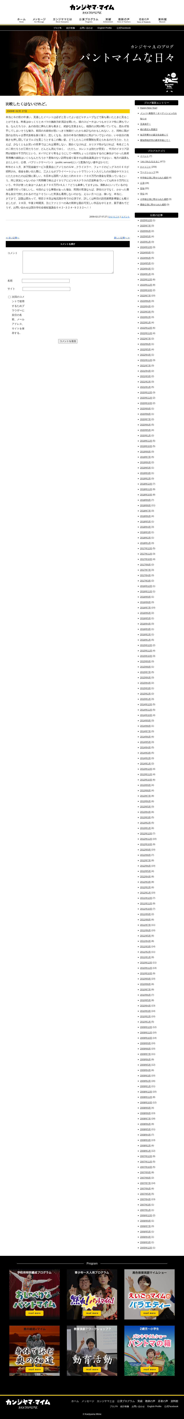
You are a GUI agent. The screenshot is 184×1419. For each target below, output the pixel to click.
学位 (142, 194)
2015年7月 (145, 672)
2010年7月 (145, 989)
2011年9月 (145, 914)
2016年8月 (145, 602)
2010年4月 (145, 1005)
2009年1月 (145, 1086)
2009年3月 (145, 1075)
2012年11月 (146, 839)
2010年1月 (145, 1022)
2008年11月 (146, 1097)
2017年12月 (146, 548)
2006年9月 (145, 1221)
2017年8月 (145, 564)
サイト (11, 288)
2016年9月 (145, 597)
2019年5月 (145, 468)
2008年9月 (145, 1108)
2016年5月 (145, 618)
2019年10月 (146, 446)
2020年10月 (146, 403)
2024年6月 (145, 258)
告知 (142, 188)
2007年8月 (145, 1178)
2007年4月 (145, 1199)
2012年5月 (145, 871)
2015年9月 (145, 661)
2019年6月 (145, 462)
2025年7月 (145, 225)
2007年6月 (145, 1188)
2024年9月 (145, 252)
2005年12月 (146, 1248)
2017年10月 (146, 559)
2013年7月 (145, 796)
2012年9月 (145, 849)
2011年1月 (145, 957)
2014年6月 (145, 736)
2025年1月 (145, 242)
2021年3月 (145, 376)
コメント (125, 217)
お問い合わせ (86, 28)
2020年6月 (145, 425)
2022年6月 (145, 344)
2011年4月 (145, 941)
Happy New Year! (148, 108)
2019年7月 (145, 457)
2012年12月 (146, 833)
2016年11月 (146, 591)
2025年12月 (146, 220)
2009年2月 (145, 1081)
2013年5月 (145, 806)
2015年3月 (145, 688)
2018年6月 (145, 516)
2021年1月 (145, 387)
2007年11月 (146, 1161)
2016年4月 (145, 624)
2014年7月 (145, 731)
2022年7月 (145, 338)
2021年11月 (146, 360)
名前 (10, 280)
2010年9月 (145, 979)
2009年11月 (146, 1032)
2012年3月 (145, 882)
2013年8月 (145, 790)
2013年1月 (145, 828)
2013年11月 (146, 774)
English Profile (105, 28)
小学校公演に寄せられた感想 (154, 199)
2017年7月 (145, 570)
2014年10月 (146, 715)
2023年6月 (145, 301)
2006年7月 (145, 1226)
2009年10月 (146, 1038)
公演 (142, 183)
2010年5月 (145, 1000)
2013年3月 (145, 817)
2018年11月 (146, 489)
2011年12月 (146, 898)
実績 (139, 1401)
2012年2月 (145, 887)
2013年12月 (146, 769)
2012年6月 (145, 866)
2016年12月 (146, 586)
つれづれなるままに (150, 161)
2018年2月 (145, 537)
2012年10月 (146, 844)
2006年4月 (145, 1237)
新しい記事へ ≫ (122, 237)
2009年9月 (145, 1043)
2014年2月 (145, 758)
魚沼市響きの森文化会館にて (154, 135)
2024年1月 (145, 274)
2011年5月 (145, 936)
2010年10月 (146, 973)
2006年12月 (146, 1215)
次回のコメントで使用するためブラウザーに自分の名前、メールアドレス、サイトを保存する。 (18, 314)
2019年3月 (145, 473)
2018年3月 (145, 532)
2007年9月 (145, 1172)
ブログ (57, 28)
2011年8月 (145, 919)
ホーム (75, 1401)
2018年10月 (146, 494)
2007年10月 (146, 1167)
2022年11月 (146, 333)
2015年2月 (145, 693)
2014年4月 (145, 747)
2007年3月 (145, 1204)
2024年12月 (146, 247)
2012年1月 (145, 892)
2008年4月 (145, 1135)
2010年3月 (145, 1011)
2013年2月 (145, 823)
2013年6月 (145, 801)
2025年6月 (145, 231)
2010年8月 (145, 984)
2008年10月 (146, 1102)
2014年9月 (145, 720)
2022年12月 (146, 328)
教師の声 (150, 1401)
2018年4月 (145, 527)
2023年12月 (146, 279)
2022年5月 (145, 349)
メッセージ (88, 1401)
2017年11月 (146, 554)
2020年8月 (145, 414)
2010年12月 (146, 962)
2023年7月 (145, 295)
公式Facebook (124, 28)
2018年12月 (146, 484)
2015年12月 (146, 645)
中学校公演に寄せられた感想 (154, 177)
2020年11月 (146, 398)
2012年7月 (145, 860)
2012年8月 (145, 855)
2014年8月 (145, 726)
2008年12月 (146, 1092)
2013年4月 (145, 812)
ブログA (114, 1406)
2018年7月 (145, 511)
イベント (144, 156)
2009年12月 (146, 1027)
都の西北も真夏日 (148, 129)
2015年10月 (146, 656)
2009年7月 (145, 1054)
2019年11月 (146, 441)
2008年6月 (145, 1124)
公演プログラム (126, 1401)
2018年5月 (145, 521)
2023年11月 (146, 285)
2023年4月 (145, 306)
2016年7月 (145, 607)
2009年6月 (145, 1059)
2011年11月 (146, 903)
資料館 (174, 1401)
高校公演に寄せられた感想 (153, 204)
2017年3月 (145, 581)
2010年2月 (145, 1016)
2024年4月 (145, 269)
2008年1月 (145, 1151)
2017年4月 (145, 575)
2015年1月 (145, 699)
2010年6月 (145, 995)
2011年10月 (146, 909)
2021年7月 (145, 365)
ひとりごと (114, 217)
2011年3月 (145, 946)
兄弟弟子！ (145, 124)
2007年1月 (145, 1210)
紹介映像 (70, 28)
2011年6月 (145, 930)
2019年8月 (145, 451)
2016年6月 (145, 613)
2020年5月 (145, 430)
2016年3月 (145, 629)
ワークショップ (147, 172)
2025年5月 (145, 236)
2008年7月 (145, 1118)
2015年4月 (145, 683)
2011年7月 (145, 925)
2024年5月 (145, 263)
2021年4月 (145, 371)
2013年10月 (146, 780)
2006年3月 (145, 1242)
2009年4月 (145, 1070)
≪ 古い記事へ (12, 237)
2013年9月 (145, 785)
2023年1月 (145, 322)
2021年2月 (145, 381)
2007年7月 (145, 1183)
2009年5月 (145, 1065)
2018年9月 (145, 500)
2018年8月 (145, 505)
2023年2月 (145, 317)
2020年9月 (145, 408)
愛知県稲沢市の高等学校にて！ (155, 140)
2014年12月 (146, 704)
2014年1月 (145, 763)
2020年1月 (145, 435)
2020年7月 (145, 419)
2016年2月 (145, 634)
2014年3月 (145, 753)
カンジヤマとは (105, 1401)
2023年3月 (145, 312)
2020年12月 (146, 392)
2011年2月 (145, 952)
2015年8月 (145, 667)
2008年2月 (145, 1145)
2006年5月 (145, 1231)
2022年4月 (145, 355)
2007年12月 (146, 1156)
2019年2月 (145, 478)
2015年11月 (146, 650)
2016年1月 (145, 640)
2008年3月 (145, 1140)
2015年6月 (145, 677)
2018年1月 (145, 543)
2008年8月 (145, 1113)
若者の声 (163, 1401)
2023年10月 (146, 290)
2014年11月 (146, 710)
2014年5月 (145, 742)
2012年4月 (145, 876)
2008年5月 (145, 1129)
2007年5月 (145, 1194)
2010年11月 (146, 968)
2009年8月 (145, 1048)
